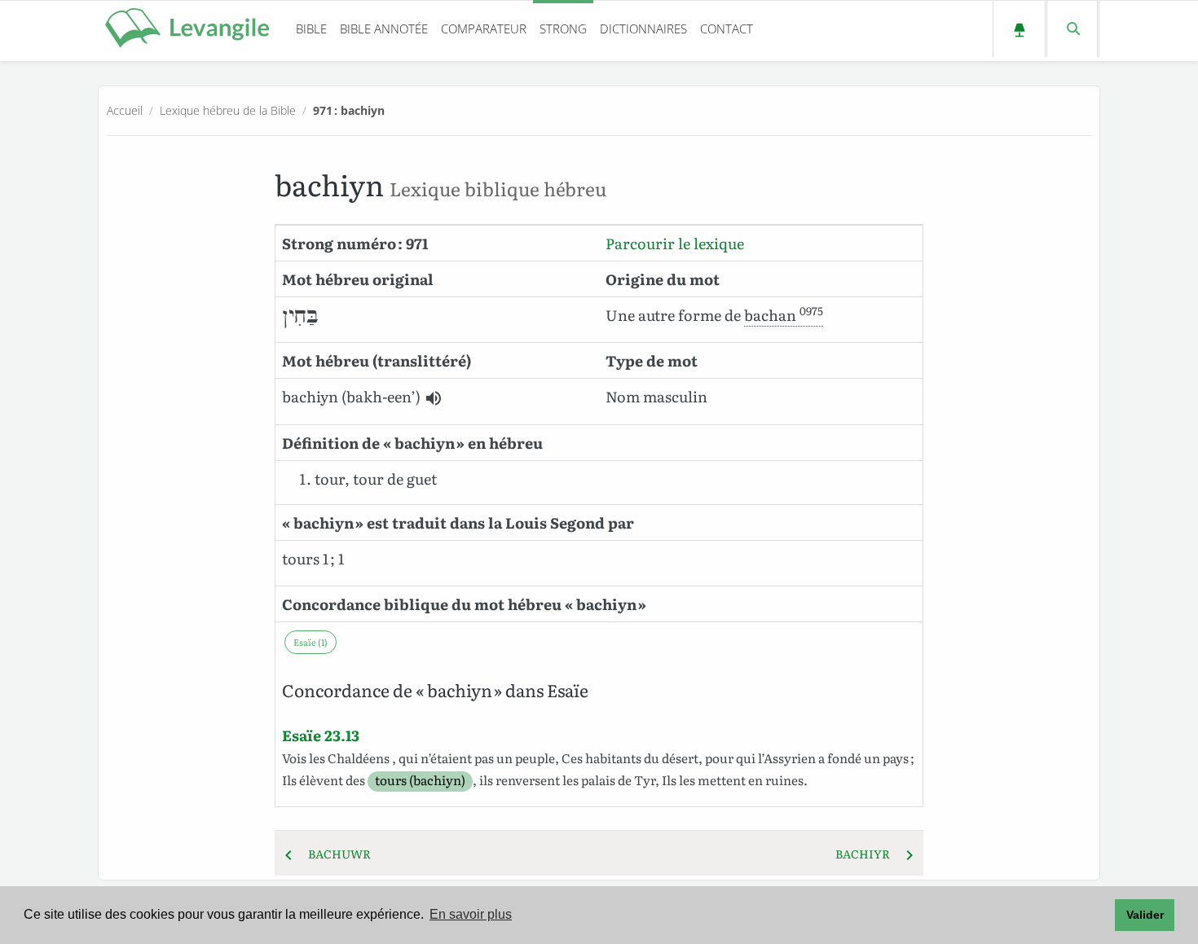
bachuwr (334, 853)
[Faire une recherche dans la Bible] (1072, 29)
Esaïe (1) (310, 641)
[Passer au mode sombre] (1019, 29)
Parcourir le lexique (675, 243)
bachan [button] (783, 315)
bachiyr (867, 853)
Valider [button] (1145, 914)
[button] (433, 398)
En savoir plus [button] (470, 914)
